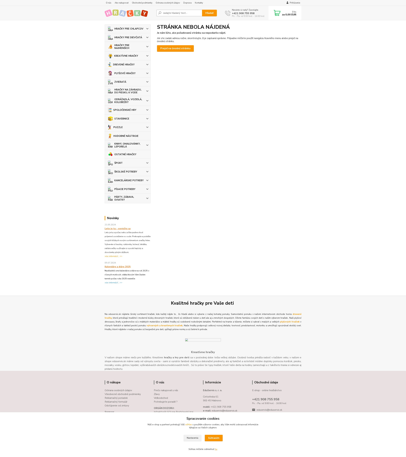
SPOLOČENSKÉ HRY (124, 110)
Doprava (187, 2)
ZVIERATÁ (120, 81)
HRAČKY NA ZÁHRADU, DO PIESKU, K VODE (127, 91)
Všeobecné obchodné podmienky (123, 394)
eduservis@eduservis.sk (269, 409)
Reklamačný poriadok (116, 398)
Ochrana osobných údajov (168, 2)
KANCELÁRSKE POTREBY (129, 180)
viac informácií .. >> (113, 256)
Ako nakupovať (122, 2)
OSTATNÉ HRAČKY (125, 154)
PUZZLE (118, 127)
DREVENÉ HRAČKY (124, 64)
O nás (108, 2)
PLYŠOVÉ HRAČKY (125, 73)
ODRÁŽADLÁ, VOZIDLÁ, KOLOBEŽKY (128, 101)
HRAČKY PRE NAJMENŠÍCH (121, 47)
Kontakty (199, 2)
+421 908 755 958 (243, 13)
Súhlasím (213, 438)
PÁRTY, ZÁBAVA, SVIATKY (124, 198)
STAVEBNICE (121, 118)
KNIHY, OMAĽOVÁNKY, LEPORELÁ (127, 145)
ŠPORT (118, 163)
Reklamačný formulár (116, 401)
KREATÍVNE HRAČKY (126, 55)
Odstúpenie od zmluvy (117, 405)
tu (216, 449)
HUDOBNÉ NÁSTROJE (125, 136)
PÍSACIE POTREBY (124, 189)
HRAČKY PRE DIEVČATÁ (128, 37)
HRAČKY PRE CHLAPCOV (128, 28)
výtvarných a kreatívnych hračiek (165, 325)
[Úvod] (129, 13)
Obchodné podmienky (142, 2)
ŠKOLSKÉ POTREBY (125, 171)
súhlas (188, 424)
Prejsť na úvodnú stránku (175, 48)
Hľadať (209, 13)
